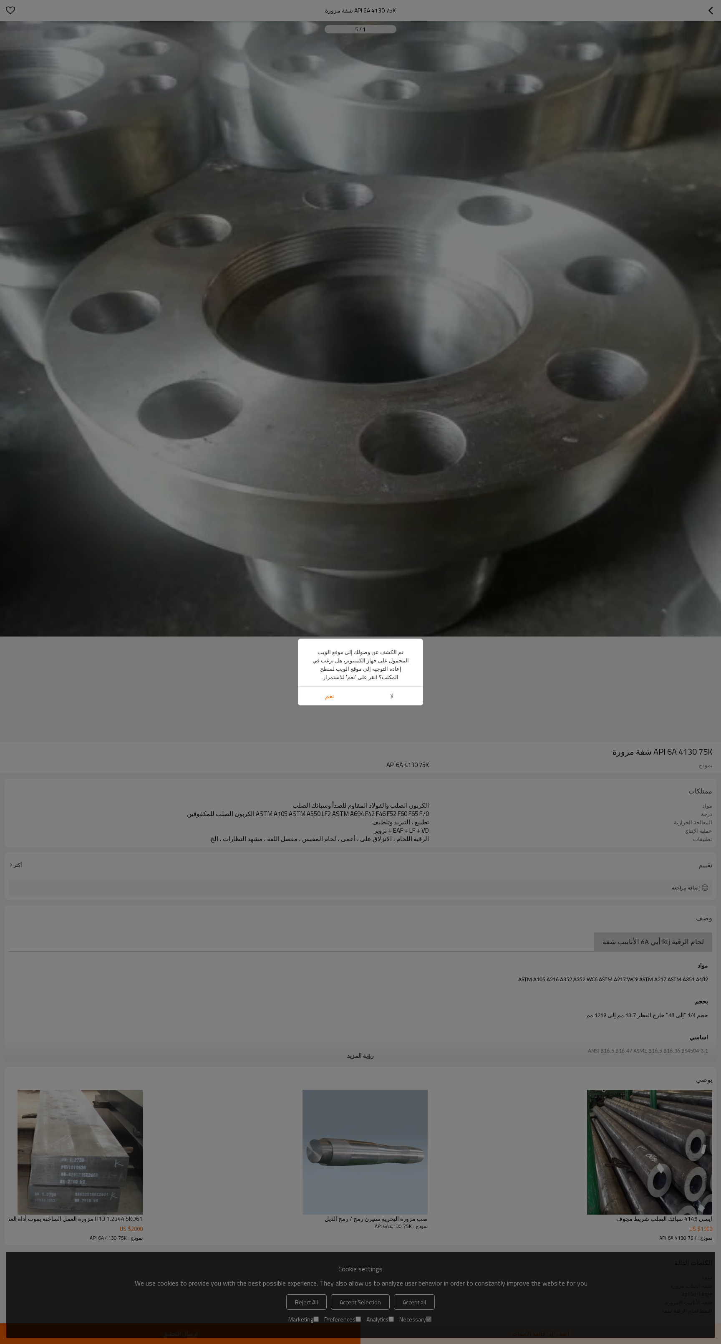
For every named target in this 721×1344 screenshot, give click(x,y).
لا (392, 696)
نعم (329, 696)
